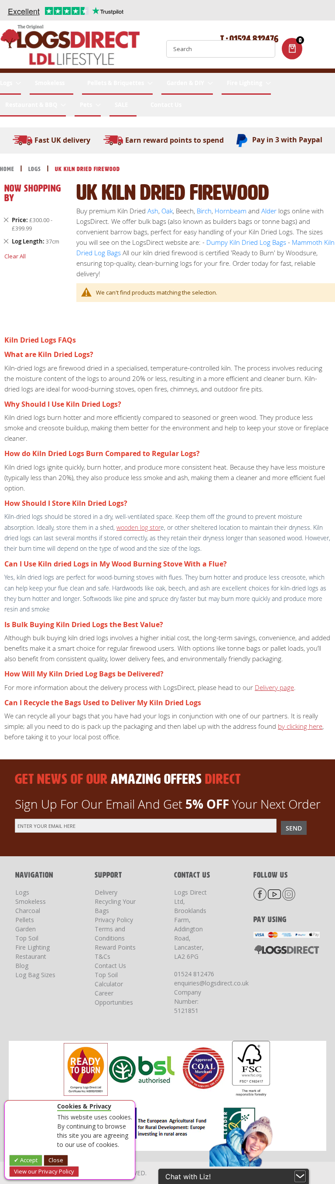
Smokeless (30, 901)
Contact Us (110, 965)
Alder (269, 210)
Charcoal (27, 910)
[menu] (167, 95)
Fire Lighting (32, 947)
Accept (28, 1160)
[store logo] (70, 47)
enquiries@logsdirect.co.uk (211, 983)
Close (55, 1160)
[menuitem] (10, 84)
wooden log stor (138, 527)
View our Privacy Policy (44, 1171)
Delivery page (274, 687)
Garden (25, 929)
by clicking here (300, 726)
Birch (204, 210)
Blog (21, 965)
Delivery (106, 892)
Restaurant (30, 956)
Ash (152, 210)
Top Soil (26, 938)
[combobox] (220, 49)
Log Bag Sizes (35, 975)
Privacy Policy (114, 920)
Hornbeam (230, 210)
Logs (35, 169)
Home (8, 169)
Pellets (24, 920)
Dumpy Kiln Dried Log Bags (246, 242)
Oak (166, 210)
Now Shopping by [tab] (32, 193)
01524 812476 (194, 974)
